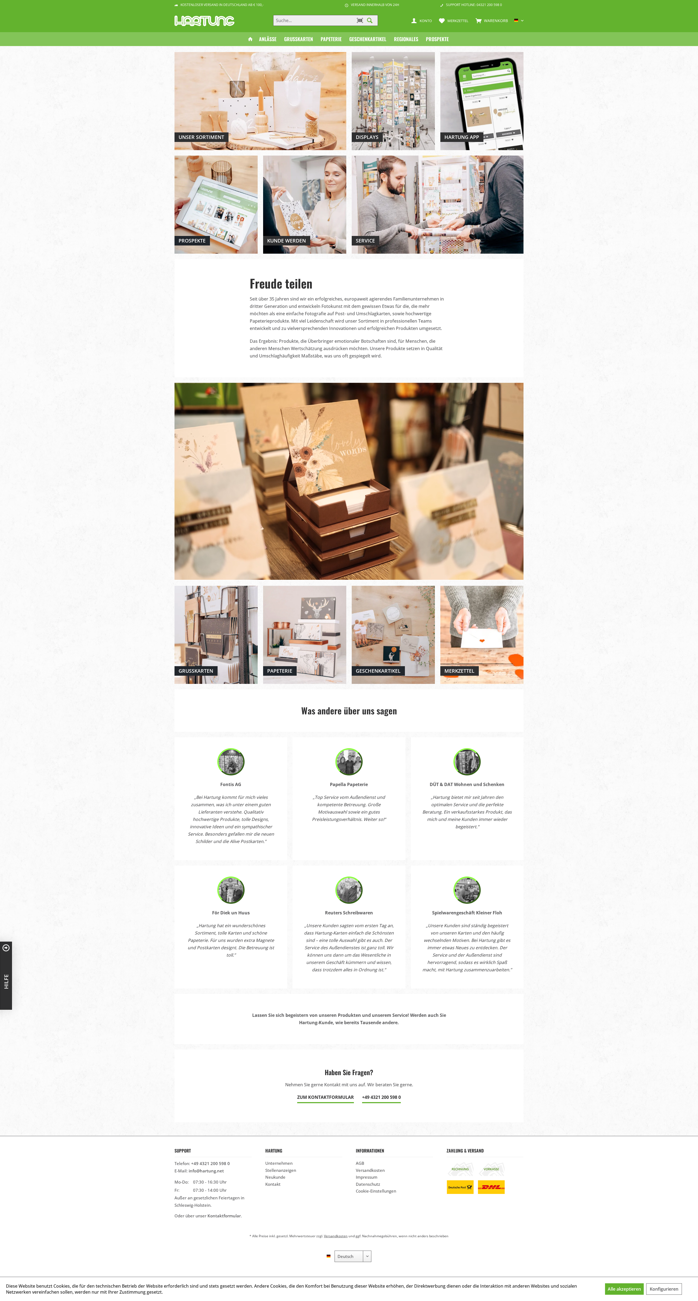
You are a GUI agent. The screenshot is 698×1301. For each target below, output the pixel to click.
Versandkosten (370, 1170)
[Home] (250, 39)
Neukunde (275, 1177)
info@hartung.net (206, 1170)
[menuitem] (490, 20)
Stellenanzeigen (280, 1170)
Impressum (366, 1177)
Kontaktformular (224, 1215)
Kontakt (273, 1184)
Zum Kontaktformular (325, 1097)
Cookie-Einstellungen (376, 1191)
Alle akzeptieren (624, 1289)
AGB (360, 1163)
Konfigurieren (664, 1289)
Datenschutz (368, 1184)
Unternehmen (279, 1163)
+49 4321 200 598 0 (381, 1097)
